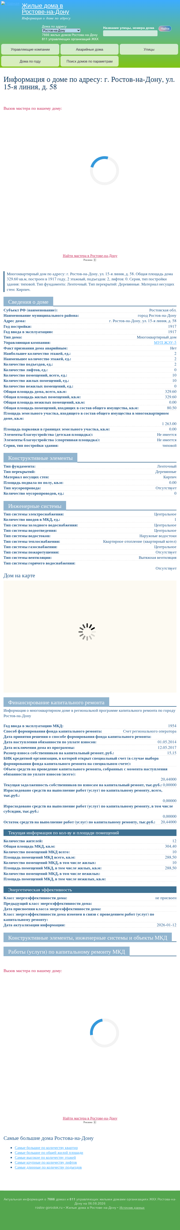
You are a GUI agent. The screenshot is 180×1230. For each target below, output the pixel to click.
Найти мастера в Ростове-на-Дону (90, 255)
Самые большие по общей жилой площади (49, 1152)
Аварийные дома (89, 49)
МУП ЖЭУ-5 (165, 342)
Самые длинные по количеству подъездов (48, 1167)
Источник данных (132, 1207)
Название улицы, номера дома (128, 28)
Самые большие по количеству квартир (46, 1147)
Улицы (149, 49)
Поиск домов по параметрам (89, 61)
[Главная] (9, 3)
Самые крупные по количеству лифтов (46, 1162)
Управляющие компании (30, 49)
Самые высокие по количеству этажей (45, 1157)
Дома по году (30, 61)
